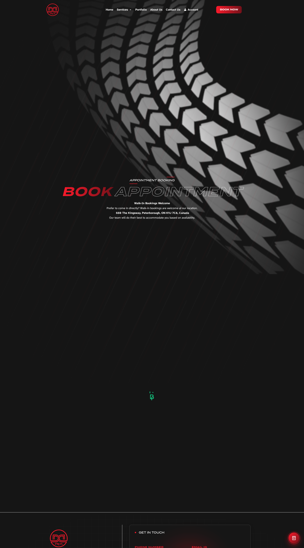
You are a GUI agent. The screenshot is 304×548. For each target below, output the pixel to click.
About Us (156, 9)
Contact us (173, 9)
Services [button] (122, 9)
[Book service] (294, 537)
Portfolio (141, 9)
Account (193, 9)
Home (109, 9)
